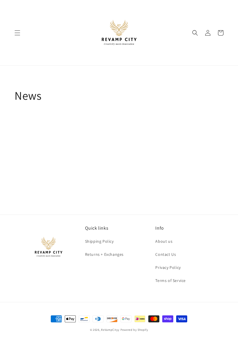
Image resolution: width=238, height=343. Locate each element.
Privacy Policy (168, 267)
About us (163, 241)
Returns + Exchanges (104, 254)
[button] (17, 32)
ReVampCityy (110, 330)
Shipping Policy (99, 241)
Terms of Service (170, 280)
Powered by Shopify (134, 330)
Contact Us (165, 254)
